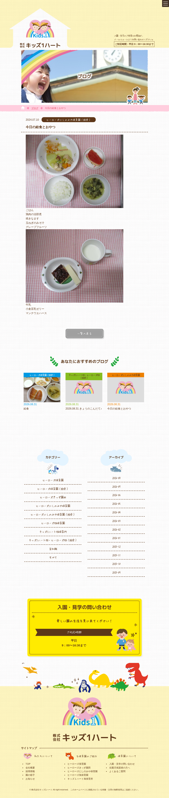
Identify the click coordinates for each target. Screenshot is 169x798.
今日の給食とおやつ (119, 408)
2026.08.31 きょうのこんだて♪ (84, 408)
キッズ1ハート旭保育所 (53, 531)
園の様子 (30, 775)
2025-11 (116, 555)
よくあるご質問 (117, 771)
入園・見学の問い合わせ (122, 764)
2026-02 (116, 529)
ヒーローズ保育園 (52, 480)
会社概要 (30, 767)
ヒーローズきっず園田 (53, 497)
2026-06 (116, 494)
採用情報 (30, 771)
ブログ (34, 108)
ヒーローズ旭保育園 (53, 523)
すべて (53, 557)
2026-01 (116, 537)
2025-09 (116, 572)
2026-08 (116, 477)
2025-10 (116, 563)
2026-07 (116, 486)
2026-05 (116, 503)
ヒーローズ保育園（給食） (53, 488)
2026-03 (116, 520)
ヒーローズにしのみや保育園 (53, 505)
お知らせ (30, 778)
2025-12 (116, 546)
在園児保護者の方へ (119, 767)
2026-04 (116, 512)
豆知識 (53, 548)
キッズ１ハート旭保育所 (80, 778)
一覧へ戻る (84, 333)
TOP (28, 764)
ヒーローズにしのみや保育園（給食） (52, 514)
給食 (26, 408)
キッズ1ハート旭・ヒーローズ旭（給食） (53, 540)
